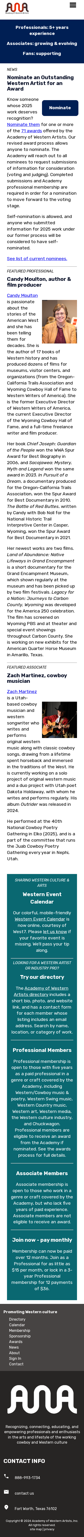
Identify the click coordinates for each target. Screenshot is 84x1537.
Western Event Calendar (40, 919)
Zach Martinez (22, 691)
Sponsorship (20, 1336)
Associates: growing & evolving (42, 43)
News (14, 1347)
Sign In (15, 1358)
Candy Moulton (22, 295)
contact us (24, 1493)
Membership (19, 1330)
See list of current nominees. (37, 258)
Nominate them (23, 124)
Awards (15, 1342)
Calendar (17, 1325)
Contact (16, 1364)
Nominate (60, 107)
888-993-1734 (27, 1478)
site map (36, 1529)
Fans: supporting (42, 53)
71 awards (31, 130)
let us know (55, 931)
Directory (17, 1319)
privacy (49, 1529)
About (14, 1353)
